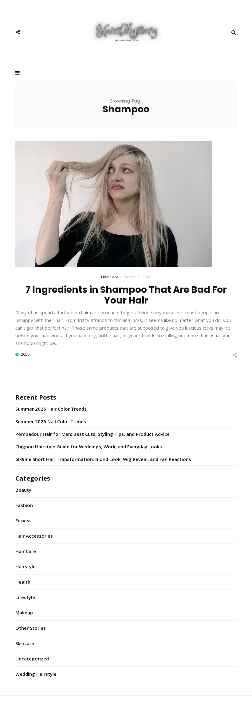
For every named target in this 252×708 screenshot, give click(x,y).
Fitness (23, 520)
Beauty (23, 490)
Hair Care (110, 277)
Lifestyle (25, 597)
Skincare (24, 643)
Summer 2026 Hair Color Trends (51, 409)
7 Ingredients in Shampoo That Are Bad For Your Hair (126, 295)
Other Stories (30, 628)
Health (22, 582)
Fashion (24, 505)
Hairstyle (25, 566)
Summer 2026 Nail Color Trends (50, 421)
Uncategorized (32, 659)
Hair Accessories (34, 536)
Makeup (24, 612)
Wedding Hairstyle (36, 674)
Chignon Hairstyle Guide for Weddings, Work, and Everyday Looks (88, 446)
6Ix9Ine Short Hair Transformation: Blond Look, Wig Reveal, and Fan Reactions (103, 459)
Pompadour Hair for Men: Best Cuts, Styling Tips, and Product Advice (92, 434)
